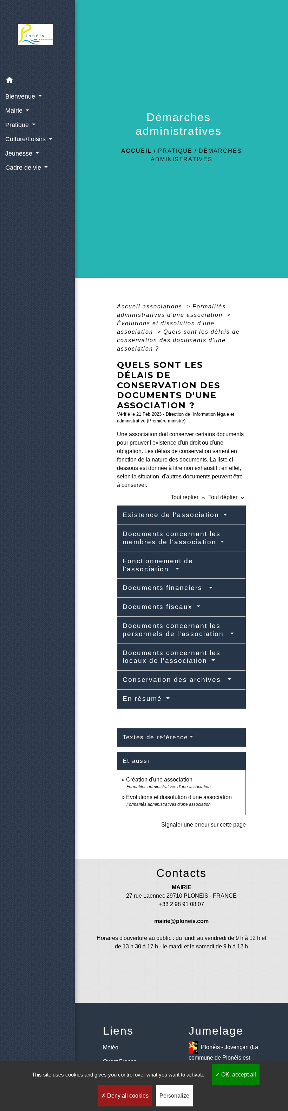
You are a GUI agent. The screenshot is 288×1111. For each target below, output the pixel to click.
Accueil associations (150, 306)
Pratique (175, 151)
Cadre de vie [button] (24, 167)
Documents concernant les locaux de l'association (172, 657)
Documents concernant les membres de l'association (172, 538)
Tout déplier (227, 497)
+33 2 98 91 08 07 (181, 904)
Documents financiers (165, 587)
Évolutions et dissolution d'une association (179, 797)
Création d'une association (159, 780)
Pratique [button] (18, 124)
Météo (110, 1047)
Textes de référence (155, 737)
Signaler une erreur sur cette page (203, 825)
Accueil (136, 151)
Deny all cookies (127, 1096)
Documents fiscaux (159, 606)
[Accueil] (37, 36)
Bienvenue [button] (21, 96)
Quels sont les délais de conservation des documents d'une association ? (178, 340)
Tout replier (189, 497)
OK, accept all (238, 1075)
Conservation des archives (174, 679)
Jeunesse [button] (19, 153)
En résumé (143, 698)
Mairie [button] (14, 110)
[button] (37, 81)
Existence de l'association (172, 515)
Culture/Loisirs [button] (26, 139)
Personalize (174, 1096)
